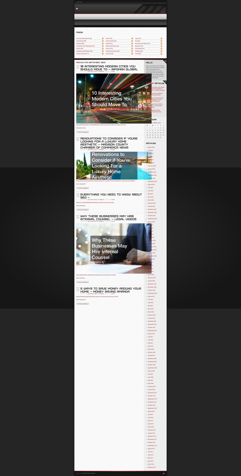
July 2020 (150, 374)
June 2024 (150, 228)
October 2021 (151, 327)
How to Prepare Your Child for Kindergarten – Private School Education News (154, 105)
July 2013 (150, 451)
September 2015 (152, 399)
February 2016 (152, 386)
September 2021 (152, 330)
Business (80, 43)
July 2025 (150, 187)
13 (152, 132)
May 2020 (150, 380)
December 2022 (152, 284)
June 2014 (150, 417)
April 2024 (150, 234)
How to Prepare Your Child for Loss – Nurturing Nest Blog (154, 94)
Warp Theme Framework (89, 473)
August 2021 (151, 333)
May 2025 (150, 193)
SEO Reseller (140, 48)
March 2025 (151, 200)
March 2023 (151, 274)
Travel (138, 53)
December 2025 (152, 172)
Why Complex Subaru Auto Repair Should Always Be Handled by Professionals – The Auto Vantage (155, 89)
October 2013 (151, 442)
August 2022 (151, 296)
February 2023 (152, 277)
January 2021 (151, 355)
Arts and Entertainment (84, 38)
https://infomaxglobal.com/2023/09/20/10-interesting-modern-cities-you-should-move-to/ (101, 124)
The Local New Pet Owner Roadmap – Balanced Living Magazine (153, 112)
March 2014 (151, 427)
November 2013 (152, 439)
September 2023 (152, 256)
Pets (137, 41)
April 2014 (150, 423)
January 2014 (151, 433)
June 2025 (150, 190)
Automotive (81, 41)
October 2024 (151, 215)
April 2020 (150, 383)
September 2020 (152, 367)
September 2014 (152, 408)
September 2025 (152, 181)
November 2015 (152, 392)
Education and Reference (84, 51)
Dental (79, 48)
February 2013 (152, 467)
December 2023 (152, 246)
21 (155, 135)
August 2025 (151, 184)
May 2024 (150, 231)
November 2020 (152, 361)
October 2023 (151, 252)
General (109, 43)
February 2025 (152, 203)
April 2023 (150, 271)
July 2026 (150, 150)
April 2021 (150, 346)
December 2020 (152, 358)
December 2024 (152, 209)
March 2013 (151, 464)
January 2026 (151, 169)
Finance (109, 38)
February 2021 (152, 352)
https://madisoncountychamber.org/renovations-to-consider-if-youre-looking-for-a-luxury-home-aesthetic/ (105, 180)
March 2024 (151, 237)
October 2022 (151, 290)
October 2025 (151, 178)
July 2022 (150, 299)
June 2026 (150, 153)
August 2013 (151, 448)
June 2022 (150, 302)
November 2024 (152, 212)
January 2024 (151, 243)
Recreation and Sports (142, 43)
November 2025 (152, 175)
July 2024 (150, 225)
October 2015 (151, 395)
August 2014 (151, 411)
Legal (138, 38)
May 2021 (150, 343)
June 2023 (150, 265)
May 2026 (150, 156)
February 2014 (152, 430)
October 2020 (151, 364)
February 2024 (152, 240)
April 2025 (150, 197)
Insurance (109, 53)
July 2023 (150, 262)
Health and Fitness (112, 46)
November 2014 (152, 402)
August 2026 (151, 147)
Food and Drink (111, 41)
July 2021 (150, 336)
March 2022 (151, 312)
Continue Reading (82, 132)
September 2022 (152, 293)
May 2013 (150, 458)
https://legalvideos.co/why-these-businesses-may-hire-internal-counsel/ (96, 275)
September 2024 (152, 218)
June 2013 (150, 454)
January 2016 (151, 389)
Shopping (139, 51)
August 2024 (151, 221)
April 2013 (150, 461)
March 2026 (151, 162)
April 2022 (150, 308)
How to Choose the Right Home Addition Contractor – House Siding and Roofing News (154, 99)
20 (152, 135)
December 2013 (152, 436)
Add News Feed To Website (96, 71)
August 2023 (151, 259)
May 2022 (150, 305)
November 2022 (152, 287)
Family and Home (82, 53)
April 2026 (150, 159)
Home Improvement (113, 51)
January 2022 (151, 318)
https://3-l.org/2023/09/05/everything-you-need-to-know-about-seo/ (95, 202)
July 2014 (150, 414)
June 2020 (150, 377)
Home (109, 48)
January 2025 (151, 206)
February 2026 (152, 165)
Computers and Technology (85, 46)
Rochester (139, 46)
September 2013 (152, 445)
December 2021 (152, 321)
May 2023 (150, 268)
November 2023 (152, 249)
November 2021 (152, 324)
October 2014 (151, 405)
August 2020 (151, 371)
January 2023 (151, 280)
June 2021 (150, 339)
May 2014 (150, 420)
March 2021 (151, 349)
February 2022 (152, 315)
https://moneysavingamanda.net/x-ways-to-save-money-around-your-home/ (97, 296)
